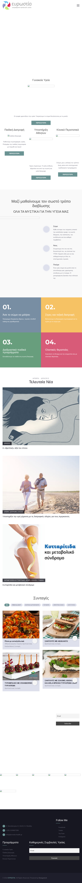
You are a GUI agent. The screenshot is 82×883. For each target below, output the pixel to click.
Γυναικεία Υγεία (8, 849)
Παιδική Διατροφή (8, 852)
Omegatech (43, 878)
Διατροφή (13, 512)
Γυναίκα (41, 580)
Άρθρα (6, 512)
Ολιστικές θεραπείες (56, 349)
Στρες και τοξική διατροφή (59, 314)
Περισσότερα (41, 123)
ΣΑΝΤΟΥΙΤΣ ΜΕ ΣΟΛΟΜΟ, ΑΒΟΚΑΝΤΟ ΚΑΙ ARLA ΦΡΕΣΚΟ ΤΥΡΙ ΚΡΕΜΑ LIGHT (61, 682)
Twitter (60, 830)
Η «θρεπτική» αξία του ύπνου (15, 448)
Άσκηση (34, 580)
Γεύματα (19, 644)
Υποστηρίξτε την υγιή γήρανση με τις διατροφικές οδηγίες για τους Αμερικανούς (36, 516)
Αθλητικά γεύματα (10, 644)
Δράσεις (7, 443)
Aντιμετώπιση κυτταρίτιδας (14, 580)
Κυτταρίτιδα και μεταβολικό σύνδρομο (18, 585)
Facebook (61, 827)
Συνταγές (17, 646)
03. (7, 342)
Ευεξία (20, 512)
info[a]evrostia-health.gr (14, 834)
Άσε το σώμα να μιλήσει (16, 314)
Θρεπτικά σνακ (27, 644)
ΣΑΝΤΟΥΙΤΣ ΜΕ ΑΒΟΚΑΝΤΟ (56, 641)
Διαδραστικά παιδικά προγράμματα (14, 351)
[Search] (72, 5)
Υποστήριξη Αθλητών (10, 856)
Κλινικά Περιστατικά (9, 859)
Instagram (61, 836)
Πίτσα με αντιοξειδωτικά (14, 641)
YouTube (61, 833)
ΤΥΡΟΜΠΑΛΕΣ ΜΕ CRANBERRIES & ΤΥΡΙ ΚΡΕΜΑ (20, 684)
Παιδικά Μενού (9, 646)
